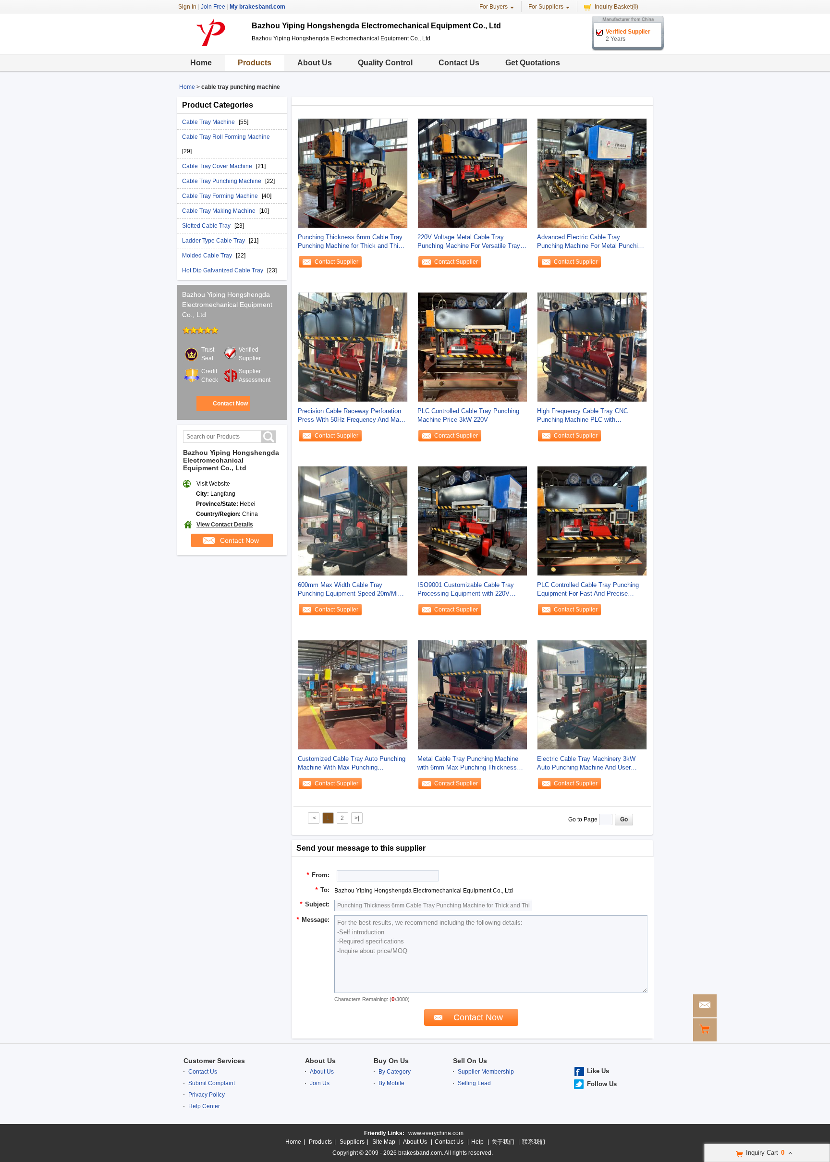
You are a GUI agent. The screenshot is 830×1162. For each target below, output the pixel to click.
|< (313, 818)
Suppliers (352, 1141)
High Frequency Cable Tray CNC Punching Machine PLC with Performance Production (582, 415)
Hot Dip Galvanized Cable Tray (223, 270)
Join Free (213, 6)
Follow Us (602, 1084)
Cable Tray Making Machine (219, 211)
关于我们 (502, 1141)
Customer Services (214, 1060)
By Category (394, 1071)
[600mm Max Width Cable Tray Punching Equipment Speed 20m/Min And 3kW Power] (352, 520)
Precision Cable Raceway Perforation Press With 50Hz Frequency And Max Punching (350, 415)
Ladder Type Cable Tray (214, 240)
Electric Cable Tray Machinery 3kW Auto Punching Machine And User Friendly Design (586, 763)
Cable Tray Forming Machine (220, 196)
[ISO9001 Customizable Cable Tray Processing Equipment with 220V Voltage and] (472, 520)
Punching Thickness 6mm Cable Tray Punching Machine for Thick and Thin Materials (350, 241)
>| (356, 818)
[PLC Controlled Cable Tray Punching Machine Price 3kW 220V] (472, 346)
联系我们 (533, 1141)
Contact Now (230, 403)
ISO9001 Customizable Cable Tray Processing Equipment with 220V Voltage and (465, 589)
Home (201, 63)
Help (477, 1141)
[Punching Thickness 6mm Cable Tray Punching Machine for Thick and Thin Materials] (352, 173)
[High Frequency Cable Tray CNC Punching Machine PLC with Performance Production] (592, 346)
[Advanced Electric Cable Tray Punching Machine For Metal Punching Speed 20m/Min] (592, 173)
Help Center (204, 1106)
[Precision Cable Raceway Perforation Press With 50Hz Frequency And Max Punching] (352, 346)
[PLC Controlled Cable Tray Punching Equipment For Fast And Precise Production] (592, 520)
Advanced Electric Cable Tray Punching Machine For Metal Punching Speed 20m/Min (591, 241)
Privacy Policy (206, 1094)
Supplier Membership (486, 1071)
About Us (314, 63)
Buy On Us (391, 1060)
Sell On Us (470, 1060)
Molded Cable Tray (207, 255)
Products (254, 63)
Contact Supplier (336, 261)
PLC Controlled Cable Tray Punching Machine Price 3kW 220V (468, 415)
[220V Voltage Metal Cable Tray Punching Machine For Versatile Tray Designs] (472, 173)
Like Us (598, 1071)
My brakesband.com (257, 6)
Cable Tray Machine (209, 122)
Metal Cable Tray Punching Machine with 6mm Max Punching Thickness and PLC (467, 763)
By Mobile (391, 1083)
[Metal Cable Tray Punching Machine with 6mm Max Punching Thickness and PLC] (472, 694)
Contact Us (459, 63)
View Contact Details (224, 524)
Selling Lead (474, 1083)
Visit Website (213, 483)
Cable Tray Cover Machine (218, 166)
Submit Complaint (211, 1083)
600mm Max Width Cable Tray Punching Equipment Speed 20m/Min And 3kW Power (349, 589)
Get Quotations (532, 63)
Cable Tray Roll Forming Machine (226, 137)
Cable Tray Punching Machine (222, 181)
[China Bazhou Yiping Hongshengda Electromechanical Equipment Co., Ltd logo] (211, 47)
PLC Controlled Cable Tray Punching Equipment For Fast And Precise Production (588, 589)
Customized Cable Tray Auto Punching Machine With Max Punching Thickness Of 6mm (351, 763)
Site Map (383, 1141)
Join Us (320, 1083)
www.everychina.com (436, 1133)
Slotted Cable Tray (207, 225)
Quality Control (385, 63)
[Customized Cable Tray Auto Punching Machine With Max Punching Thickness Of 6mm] (352, 694)
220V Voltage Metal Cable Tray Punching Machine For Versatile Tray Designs (468, 241)
